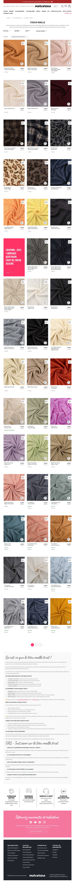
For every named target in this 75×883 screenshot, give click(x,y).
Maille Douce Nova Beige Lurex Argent (32, 69)
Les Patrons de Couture (28, 865)
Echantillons (11, 860)
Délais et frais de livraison (14, 850)
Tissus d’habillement (28, 857)
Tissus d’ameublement (28, 854)
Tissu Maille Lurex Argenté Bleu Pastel (56, 586)
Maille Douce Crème (9, 387)
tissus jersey (35, 699)
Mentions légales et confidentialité (58, 876)
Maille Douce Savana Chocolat (32, 188)
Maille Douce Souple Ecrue (31, 307)
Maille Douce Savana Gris (54, 148)
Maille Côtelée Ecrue (9, 108)
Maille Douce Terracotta (54, 387)
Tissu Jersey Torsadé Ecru (31, 586)
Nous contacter (30, 6)
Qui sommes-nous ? (42, 848)
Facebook (55, 854)
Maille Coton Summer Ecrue (7, 427)
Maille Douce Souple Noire (54, 307)
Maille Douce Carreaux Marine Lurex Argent (33, 148)
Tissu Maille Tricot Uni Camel (55, 544)
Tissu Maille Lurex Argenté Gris (8, 627)
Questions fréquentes (13, 848)
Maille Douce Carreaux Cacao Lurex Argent (9, 148)
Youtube (55, 852)
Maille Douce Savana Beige (7, 188)
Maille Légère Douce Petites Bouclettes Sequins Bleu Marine (56, 268)
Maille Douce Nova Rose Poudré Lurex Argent (55, 69)
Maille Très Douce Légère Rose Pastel (9, 503)
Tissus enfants (26, 862)
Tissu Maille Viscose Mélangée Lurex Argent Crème (56, 349)
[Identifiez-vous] (62, 6)
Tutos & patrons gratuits (29, 859)
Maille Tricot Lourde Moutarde (55, 627)
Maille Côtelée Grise (33, 108)
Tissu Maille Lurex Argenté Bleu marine (33, 627)
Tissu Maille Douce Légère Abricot (9, 228)
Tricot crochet (26, 867)
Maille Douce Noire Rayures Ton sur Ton (33, 348)
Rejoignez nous (41, 858)
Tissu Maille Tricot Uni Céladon (55, 503)
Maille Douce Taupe (32, 387)
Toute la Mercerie (27, 852)
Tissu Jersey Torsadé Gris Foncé (9, 586)
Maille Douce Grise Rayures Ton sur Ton (9, 348)
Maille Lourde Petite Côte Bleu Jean (56, 188)
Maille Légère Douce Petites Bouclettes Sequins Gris (33, 268)
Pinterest (55, 857)
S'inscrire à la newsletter (36, 831)
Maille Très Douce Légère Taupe (55, 463)
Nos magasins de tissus (9, 6)
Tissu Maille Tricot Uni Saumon (32, 544)
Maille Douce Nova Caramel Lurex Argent (9, 69)
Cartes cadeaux (11, 853)
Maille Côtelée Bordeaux (54, 109)
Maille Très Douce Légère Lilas (8, 463)
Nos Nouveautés (27, 849)
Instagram (55, 849)
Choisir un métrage (12, 858)
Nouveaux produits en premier (18, 36)
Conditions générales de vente (57, 874)
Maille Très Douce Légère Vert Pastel (32, 463)
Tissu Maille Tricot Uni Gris (31, 503)
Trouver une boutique (43, 850)
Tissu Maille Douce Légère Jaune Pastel (33, 228)
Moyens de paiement (13, 855)
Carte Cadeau (22, 6)
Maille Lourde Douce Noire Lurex (55, 228)
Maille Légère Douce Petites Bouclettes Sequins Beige (9, 308)
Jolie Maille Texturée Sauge (31, 427)
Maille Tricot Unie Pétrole (7, 544)
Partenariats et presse (43, 855)
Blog (17, 6)
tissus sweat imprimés (23, 699)
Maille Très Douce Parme (54, 427)
